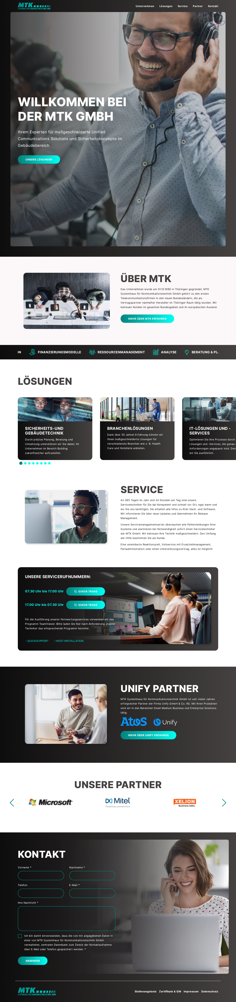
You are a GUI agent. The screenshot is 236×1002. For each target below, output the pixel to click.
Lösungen (166, 6)
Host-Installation (70, 640)
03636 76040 (87, 591)
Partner (198, 6)
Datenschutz (209, 991)
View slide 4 (33, 463)
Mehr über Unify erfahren (148, 735)
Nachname (76, 867)
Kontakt (213, 6)
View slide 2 (25, 463)
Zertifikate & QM (170, 991)
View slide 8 (49, 463)
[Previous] (13, 803)
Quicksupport (38, 640)
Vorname (24, 867)
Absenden (33, 960)
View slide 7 (45, 463)
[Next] (222, 803)
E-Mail (73, 885)
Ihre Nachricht (27, 902)
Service (183, 6)
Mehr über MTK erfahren (147, 318)
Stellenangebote (146, 991)
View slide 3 (29, 463)
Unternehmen (145, 6)
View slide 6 (41, 463)
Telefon (22, 885)
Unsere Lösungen (39, 159)
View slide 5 (37, 463)
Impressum (191, 991)
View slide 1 (20, 463)
